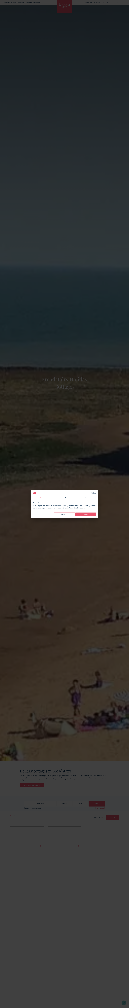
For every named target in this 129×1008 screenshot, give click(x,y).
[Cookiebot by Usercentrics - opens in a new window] (89, 493)
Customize (63, 514)
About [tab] (87, 498)
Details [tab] (64, 498)
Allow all (86, 514)
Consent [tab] (42, 498)
